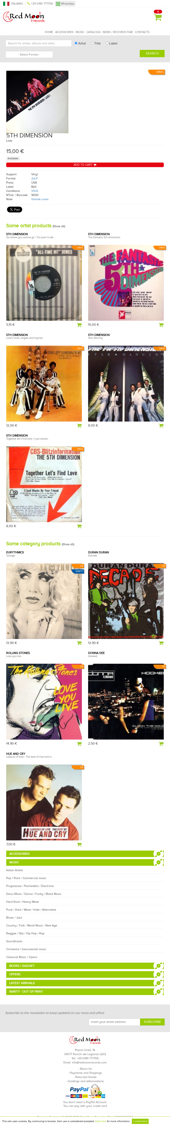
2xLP (34, 178)
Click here (100, 1121)
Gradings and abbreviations (86, 1081)
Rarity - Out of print (26, 991)
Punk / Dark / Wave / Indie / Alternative (31, 909)
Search (152, 53)
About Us (86, 1068)
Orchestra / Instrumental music (26, 949)
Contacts (142, 32)
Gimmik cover (40, 199)
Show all (58, 226)
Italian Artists (14, 870)
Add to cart (83, 164)
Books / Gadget (22, 965)
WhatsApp (67, 3)
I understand (140, 1121)
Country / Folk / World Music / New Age (31, 925)
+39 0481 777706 (42, 3)
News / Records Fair (118, 32)
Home (49, 32)
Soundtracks (14, 941)
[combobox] (29, 54)
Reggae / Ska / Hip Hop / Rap (25, 933)
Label (112, 43)
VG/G (34, 190)
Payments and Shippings (86, 1072)
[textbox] (29, 54)
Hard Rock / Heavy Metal (22, 901)
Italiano (17, 3)
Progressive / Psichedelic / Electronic (30, 886)
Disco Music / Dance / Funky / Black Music (33, 893)
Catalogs (93, 32)
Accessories (64, 32)
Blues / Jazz (14, 917)
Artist (81, 43)
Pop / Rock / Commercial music (26, 878)
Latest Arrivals (22, 983)
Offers (15, 974)
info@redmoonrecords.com (89, 1062)
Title (97, 43)
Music (80, 32)
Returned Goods (86, 1077)
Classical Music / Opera (21, 957)
